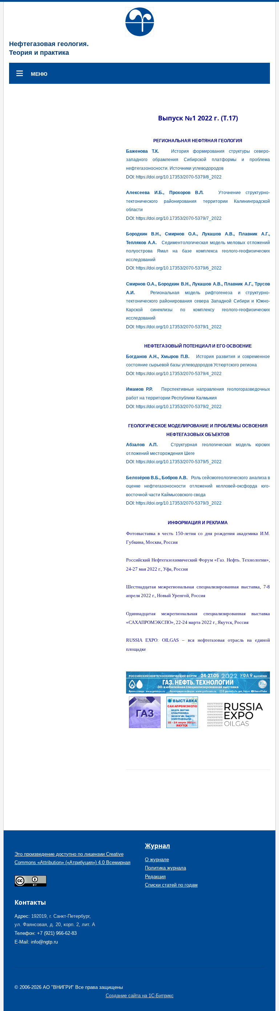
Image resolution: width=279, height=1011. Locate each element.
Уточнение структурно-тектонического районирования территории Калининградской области (198, 201)
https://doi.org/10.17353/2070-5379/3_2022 (179, 503)
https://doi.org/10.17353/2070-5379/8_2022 (179, 177)
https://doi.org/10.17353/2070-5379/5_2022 (179, 461)
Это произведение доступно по (49, 854)
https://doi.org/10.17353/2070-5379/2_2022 (179, 406)
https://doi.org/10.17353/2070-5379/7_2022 (179, 218)
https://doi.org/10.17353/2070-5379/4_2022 (179, 373)
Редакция (155, 876)
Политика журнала (165, 868)
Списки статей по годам (171, 885)
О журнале (157, 859)
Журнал (157, 846)
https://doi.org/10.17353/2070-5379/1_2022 (179, 326)
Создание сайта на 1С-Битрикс (140, 995)
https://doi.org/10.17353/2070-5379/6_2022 (179, 268)
